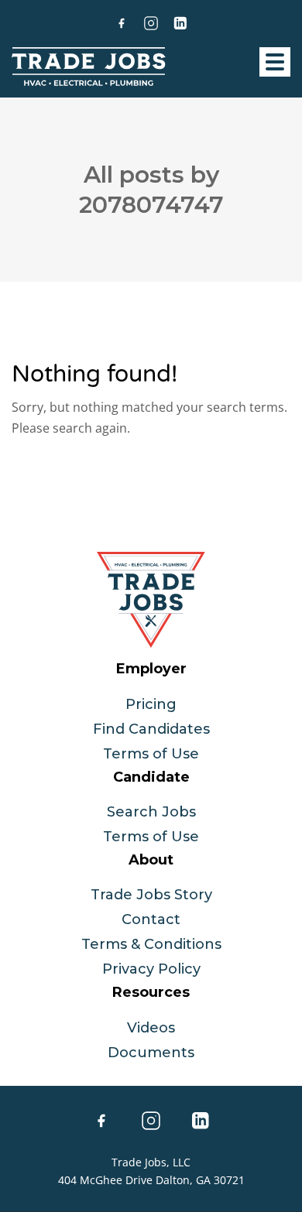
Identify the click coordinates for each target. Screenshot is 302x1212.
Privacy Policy (151, 968)
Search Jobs (151, 811)
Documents (151, 1052)
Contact (151, 919)
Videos (151, 1027)
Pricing (151, 704)
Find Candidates (151, 729)
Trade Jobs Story (151, 894)
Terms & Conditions (151, 944)
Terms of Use (151, 753)
